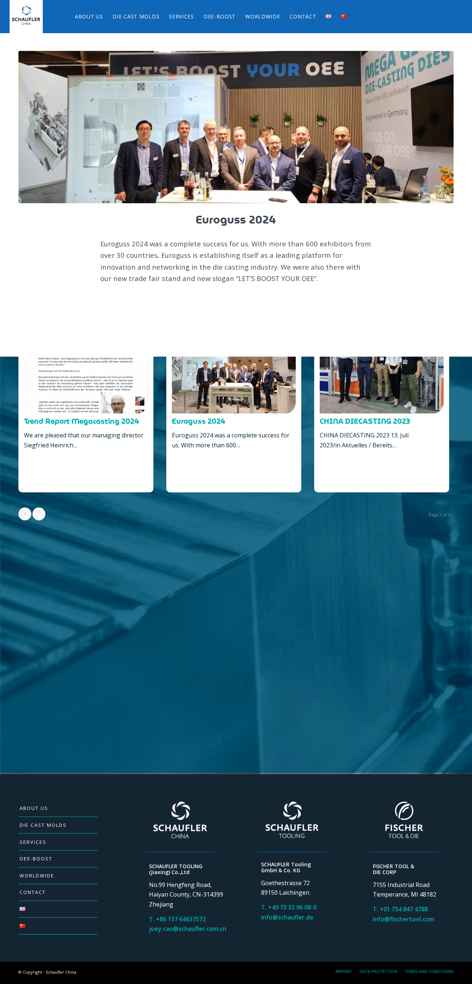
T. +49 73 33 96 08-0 (288, 907)
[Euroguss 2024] (234, 363)
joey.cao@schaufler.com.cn (187, 929)
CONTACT (33, 892)
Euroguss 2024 (198, 421)
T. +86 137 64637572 (177, 919)
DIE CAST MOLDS (43, 825)
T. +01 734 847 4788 (400, 909)
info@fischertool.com (403, 919)
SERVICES (33, 842)
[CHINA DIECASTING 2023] (382, 363)
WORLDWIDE (37, 875)
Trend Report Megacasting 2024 (81, 421)
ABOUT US (34, 808)
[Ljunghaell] (236, 127)
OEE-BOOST (36, 858)
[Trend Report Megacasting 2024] (86, 363)
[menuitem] (89, 16)
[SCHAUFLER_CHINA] (26, 16)
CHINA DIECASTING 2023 (365, 421)
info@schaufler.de (287, 917)
